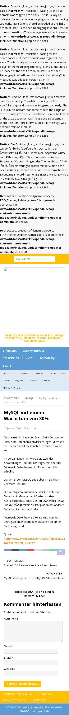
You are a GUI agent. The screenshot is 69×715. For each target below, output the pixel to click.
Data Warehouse (33, 350)
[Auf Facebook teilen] (8, 552)
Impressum (39, 700)
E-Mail (8, 657)
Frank (27, 428)
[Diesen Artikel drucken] (45, 552)
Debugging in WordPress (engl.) (19, 174)
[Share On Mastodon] (61, 552)
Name (8, 646)
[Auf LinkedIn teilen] (23, 552)
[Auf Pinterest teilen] (30, 552)
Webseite (9, 669)
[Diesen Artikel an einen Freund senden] (38, 552)
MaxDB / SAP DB (11, 387)
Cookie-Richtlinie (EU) (15, 700)
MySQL (29, 358)
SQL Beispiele (11, 358)
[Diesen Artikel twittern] (15, 552)
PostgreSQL (47, 358)
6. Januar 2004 (13, 428)
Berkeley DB (58, 373)
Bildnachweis (45, 694)
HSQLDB (19, 380)
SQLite (7, 365)
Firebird (40, 373)
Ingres (33, 380)
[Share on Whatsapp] (53, 552)
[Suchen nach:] (34, 258)
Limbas (46, 380)
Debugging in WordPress (48, 28)
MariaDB (25, 373)
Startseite (10, 350)
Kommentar (11, 618)
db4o (6, 380)
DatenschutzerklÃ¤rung (17, 694)
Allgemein (9, 373)
